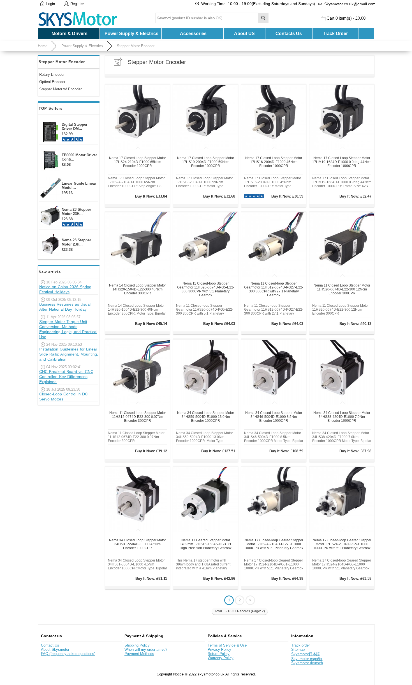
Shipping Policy (137, 645)
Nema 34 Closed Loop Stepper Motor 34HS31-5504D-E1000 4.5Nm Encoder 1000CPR (137, 544)
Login (50, 4)
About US (244, 33)
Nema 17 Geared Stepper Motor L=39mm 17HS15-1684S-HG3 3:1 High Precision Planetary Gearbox (206, 544)
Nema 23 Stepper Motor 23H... (76, 211)
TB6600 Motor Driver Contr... (79, 157)
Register (77, 4)
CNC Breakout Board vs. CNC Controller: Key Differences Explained (66, 376)
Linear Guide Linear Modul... (79, 185)
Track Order (335, 33)
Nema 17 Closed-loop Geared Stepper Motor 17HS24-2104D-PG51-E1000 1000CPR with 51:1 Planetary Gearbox (273, 544)
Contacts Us (289, 33)
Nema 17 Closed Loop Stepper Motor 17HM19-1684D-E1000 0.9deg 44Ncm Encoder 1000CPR (341, 162)
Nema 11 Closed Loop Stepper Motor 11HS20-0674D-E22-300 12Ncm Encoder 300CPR (342, 289)
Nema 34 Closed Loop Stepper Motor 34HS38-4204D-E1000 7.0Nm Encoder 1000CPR (341, 417)
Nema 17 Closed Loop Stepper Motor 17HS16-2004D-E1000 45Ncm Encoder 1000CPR (273, 162)
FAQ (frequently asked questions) (68, 654)
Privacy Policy (219, 649)
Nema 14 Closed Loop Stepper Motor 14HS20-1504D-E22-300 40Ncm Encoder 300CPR (137, 289)
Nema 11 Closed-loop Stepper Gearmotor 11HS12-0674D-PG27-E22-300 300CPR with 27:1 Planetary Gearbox (273, 289)
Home (42, 46)
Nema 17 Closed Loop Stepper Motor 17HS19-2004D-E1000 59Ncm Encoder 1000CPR (205, 162)
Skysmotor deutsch (307, 663)
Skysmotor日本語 (305, 654)
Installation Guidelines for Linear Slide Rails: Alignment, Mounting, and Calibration (68, 354)
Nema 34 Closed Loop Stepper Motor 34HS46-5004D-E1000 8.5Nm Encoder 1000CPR (273, 417)
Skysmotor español (307, 659)
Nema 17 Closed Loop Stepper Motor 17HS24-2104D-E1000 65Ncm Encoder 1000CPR (137, 162)
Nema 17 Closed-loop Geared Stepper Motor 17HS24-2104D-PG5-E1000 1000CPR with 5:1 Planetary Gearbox (342, 544)
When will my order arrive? (145, 649)
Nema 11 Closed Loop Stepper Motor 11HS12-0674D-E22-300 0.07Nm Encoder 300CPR (137, 417)
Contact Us (50, 645)
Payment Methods (139, 654)
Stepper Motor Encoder (135, 46)
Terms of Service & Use (227, 645)
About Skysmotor (55, 649)
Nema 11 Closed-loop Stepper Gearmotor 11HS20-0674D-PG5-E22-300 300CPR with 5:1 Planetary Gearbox (205, 289)
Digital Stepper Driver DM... (74, 126)
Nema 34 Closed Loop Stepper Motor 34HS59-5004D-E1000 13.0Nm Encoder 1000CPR (205, 417)
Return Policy (219, 654)
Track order (300, 645)
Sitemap (298, 649)
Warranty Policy (220, 658)
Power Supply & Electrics (82, 46)
